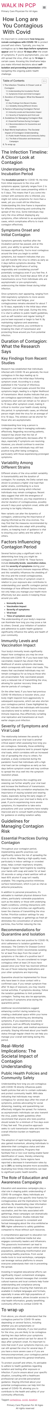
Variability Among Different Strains (23, 106)
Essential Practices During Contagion (24, 121)
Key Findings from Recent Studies (23, 103)
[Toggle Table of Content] (43, 81)
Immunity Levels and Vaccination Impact (25, 112)
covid (25, 1399)
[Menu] (44, 7)
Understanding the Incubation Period (23, 91)
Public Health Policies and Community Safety (27, 136)
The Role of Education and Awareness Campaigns (24, 139)
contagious (15, 1399)
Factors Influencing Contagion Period (22, 109)
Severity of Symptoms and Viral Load (24, 115)
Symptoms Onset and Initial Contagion (24, 94)
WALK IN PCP (18, 5)
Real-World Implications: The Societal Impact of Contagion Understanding (22, 131)
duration (33, 1399)
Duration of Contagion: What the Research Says (24, 98)
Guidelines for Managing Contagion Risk (23, 118)
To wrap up (10, 144)
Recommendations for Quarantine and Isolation (25, 125)
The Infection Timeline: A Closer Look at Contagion (23, 86)
